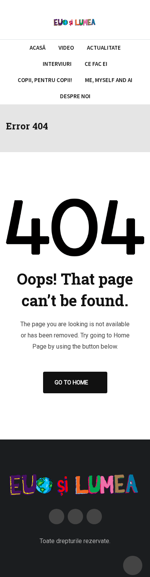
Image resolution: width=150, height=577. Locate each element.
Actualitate (104, 47)
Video (66, 47)
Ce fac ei (96, 63)
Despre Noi (75, 96)
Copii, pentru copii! (45, 80)
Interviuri (57, 63)
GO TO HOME (71, 382)
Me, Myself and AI (108, 80)
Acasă (37, 47)
